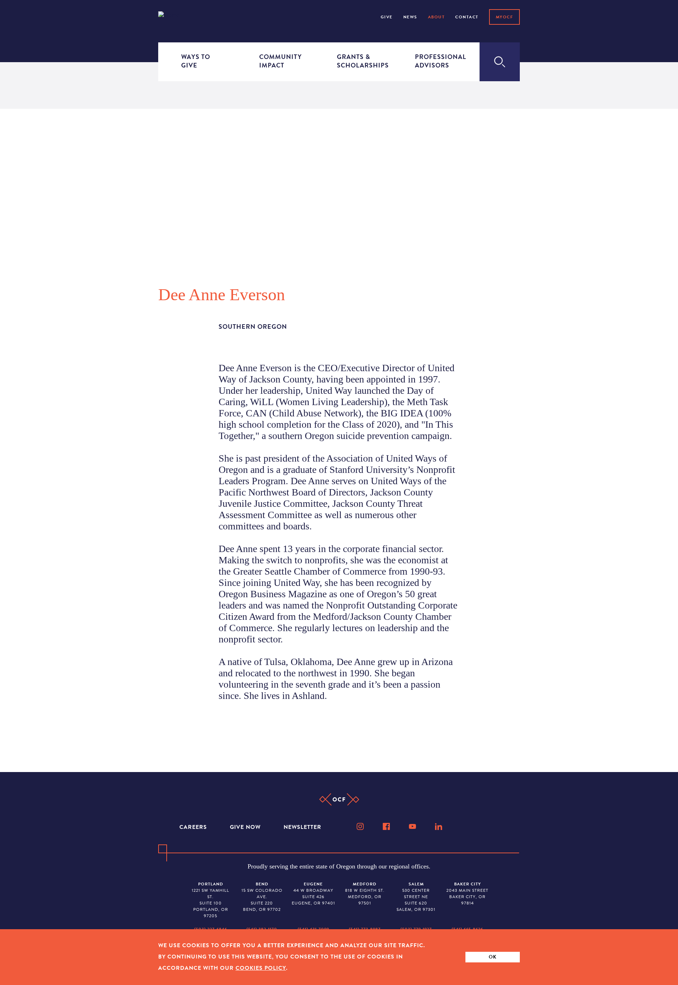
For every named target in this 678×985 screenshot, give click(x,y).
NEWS (410, 17)
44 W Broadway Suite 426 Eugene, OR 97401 (313, 893)
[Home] (178, 16)
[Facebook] (387, 826)
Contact (466, 17)
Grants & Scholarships (358, 61)
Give (387, 17)
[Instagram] (361, 826)
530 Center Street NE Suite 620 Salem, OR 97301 (416, 897)
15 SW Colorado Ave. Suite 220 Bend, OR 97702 (262, 897)
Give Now (246, 827)
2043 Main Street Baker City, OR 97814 (467, 893)
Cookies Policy (261, 968)
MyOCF (504, 17)
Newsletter (302, 827)
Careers (194, 827)
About (436, 17)
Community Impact (280, 61)
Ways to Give (195, 61)
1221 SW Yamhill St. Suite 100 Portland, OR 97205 (210, 900)
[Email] (339, 345)
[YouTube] (413, 826)
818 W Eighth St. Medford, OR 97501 (365, 893)
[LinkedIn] (439, 826)
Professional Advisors (436, 61)
